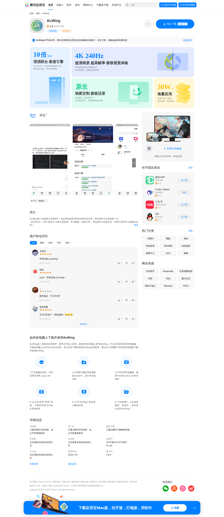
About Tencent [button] (45, 482)
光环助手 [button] (150, 271)
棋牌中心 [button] (150, 253)
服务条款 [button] (56, 482)
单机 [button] (186, 238)
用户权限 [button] (102, 482)
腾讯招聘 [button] (75, 482)
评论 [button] (42, 115)
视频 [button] (168, 238)
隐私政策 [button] (72, 464)
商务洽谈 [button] (66, 482)
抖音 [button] (150, 278)
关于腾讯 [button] (33, 482)
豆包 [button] (168, 278)
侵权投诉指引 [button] (122, 482)
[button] (35, 5)
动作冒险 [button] (168, 245)
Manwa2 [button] (168, 285)
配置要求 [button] (187, 40)
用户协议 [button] (133, 482)
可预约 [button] (150, 238)
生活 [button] (168, 253)
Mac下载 (177, 24)
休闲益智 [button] (186, 245)
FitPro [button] (186, 285)
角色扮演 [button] (150, 245)
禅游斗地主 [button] (150, 285)
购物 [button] (186, 253)
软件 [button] (38, 13)
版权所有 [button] (93, 482)
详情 (184, 192)
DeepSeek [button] (168, 271)
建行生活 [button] (186, 278)
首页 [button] (31, 13)
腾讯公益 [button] (84, 482)
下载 (185, 180)
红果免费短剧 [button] (186, 271)
